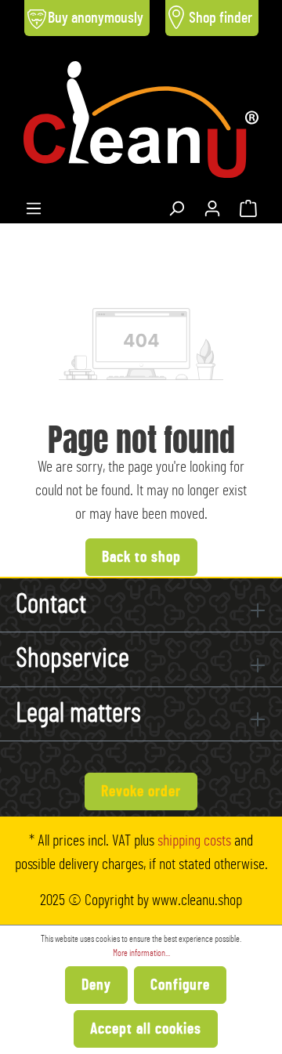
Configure (180, 985)
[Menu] (34, 205)
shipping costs (194, 841)
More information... (141, 953)
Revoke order (141, 791)
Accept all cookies (145, 1029)
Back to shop (141, 557)
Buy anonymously (95, 18)
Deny (96, 985)
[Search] (176, 205)
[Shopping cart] (248, 205)
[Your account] (212, 205)
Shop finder (220, 18)
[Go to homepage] (141, 119)
